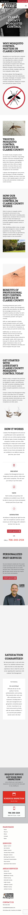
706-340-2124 (5, 1)
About (5, 834)
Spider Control (7, 845)
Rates (5, 838)
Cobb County (7, 882)
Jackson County (8, 889)
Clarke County (7, 877)
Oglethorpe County (8, 875)
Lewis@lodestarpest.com (9, 907)
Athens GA (6, 871)
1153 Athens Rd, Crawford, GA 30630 (12, 910)
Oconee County (7, 873)
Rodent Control (7, 850)
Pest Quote (22, 1)
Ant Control (7, 848)
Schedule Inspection (14, 798)
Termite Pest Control (9, 852)
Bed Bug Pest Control (9, 857)
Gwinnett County (8, 880)
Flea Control (7, 861)
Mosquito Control (8, 854)
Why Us (6, 831)
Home (5, 829)
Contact (6, 836)
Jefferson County (8, 884)
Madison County (8, 886)
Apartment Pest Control (10, 863)
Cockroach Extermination (10, 859)
